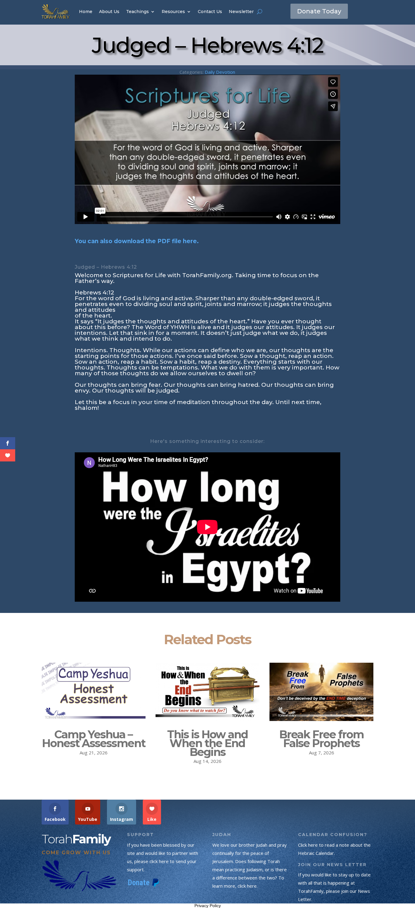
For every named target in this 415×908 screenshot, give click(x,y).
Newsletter (241, 11)
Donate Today (319, 11)
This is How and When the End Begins (207, 743)
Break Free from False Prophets (321, 739)
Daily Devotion (220, 72)
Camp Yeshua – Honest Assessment (93, 739)
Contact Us (210, 11)
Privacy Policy (207, 905)
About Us (109, 11)
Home (85, 11)
